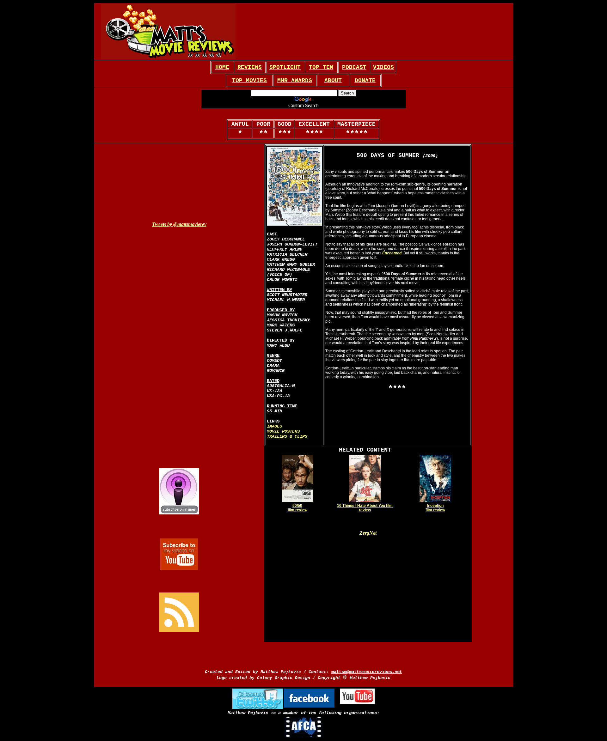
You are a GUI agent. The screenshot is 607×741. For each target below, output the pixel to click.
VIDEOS (383, 67)
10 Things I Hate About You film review (365, 507)
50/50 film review (297, 507)
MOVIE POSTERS (283, 431)
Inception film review (435, 507)
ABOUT (333, 80)
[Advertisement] (492, 297)
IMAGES (274, 426)
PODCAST (354, 67)
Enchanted (392, 253)
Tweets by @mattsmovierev (179, 224)
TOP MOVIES (249, 80)
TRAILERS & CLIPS (287, 436)
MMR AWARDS (294, 80)
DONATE (365, 80)
